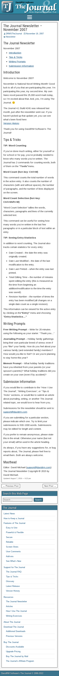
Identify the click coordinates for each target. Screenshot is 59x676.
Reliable (9, 542)
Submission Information (21, 66)
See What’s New (13, 561)
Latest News (9, 513)
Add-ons (10, 556)
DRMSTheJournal (14, 33)
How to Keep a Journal (14, 518)
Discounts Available (15, 647)
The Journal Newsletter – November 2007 (22, 28)
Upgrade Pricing (13, 651)
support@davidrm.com (15, 412)
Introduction (15, 52)
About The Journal (12, 622)
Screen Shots (12, 547)
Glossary (10, 581)
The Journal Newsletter (16, 601)
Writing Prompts (17, 61)
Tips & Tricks (15, 57)
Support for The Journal (14, 567)
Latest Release (13, 586)
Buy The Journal (11, 642)
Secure (9, 537)
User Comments (13, 551)
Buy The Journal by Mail (17, 656)
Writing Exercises (14, 616)
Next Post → (50, 486)
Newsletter (10, 37)
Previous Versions (14, 636)
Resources (8, 597)
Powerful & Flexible (15, 532)
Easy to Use (11, 528)
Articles (9, 606)
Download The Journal (14, 627)
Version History (11, 123)
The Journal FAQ (13, 572)
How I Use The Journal (16, 611)
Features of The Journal (14, 523)
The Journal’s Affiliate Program (20, 661)
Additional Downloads (15, 631)
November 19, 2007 (35, 33)
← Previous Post (11, 486)
